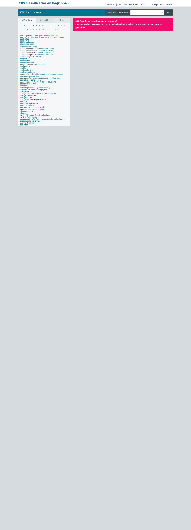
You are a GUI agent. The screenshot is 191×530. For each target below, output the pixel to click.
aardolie (23, 101)
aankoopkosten (26, 70)
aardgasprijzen (26, 97)
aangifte (23, 58)
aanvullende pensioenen (30, 80)
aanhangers (25, 60)
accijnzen (24, 125)
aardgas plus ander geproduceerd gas (35, 88)
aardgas (23, 86)
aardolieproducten (27, 105)
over (125, 4)
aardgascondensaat (28, 95)
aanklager (24, 68)
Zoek (168, 12)
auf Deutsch (166, 4)
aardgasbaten (26, 92)
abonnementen (26, 111)
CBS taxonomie (30, 12)
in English (156, 4)
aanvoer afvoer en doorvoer (31, 76)
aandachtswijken (27, 43)
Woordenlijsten (114, 4)
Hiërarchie (44, 20)
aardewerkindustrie (28, 84)
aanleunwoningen (27, 72)
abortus (23, 113)
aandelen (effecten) (28, 47)
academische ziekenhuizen (31, 121)
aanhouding (25, 66)
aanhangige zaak (27, 62)
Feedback (133, 4)
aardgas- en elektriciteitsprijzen (33, 90)
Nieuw (61, 20)
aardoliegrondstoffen (29, 103)
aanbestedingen (27, 39)
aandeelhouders (27, 45)
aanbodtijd (24, 41)
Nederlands (123, 12)
